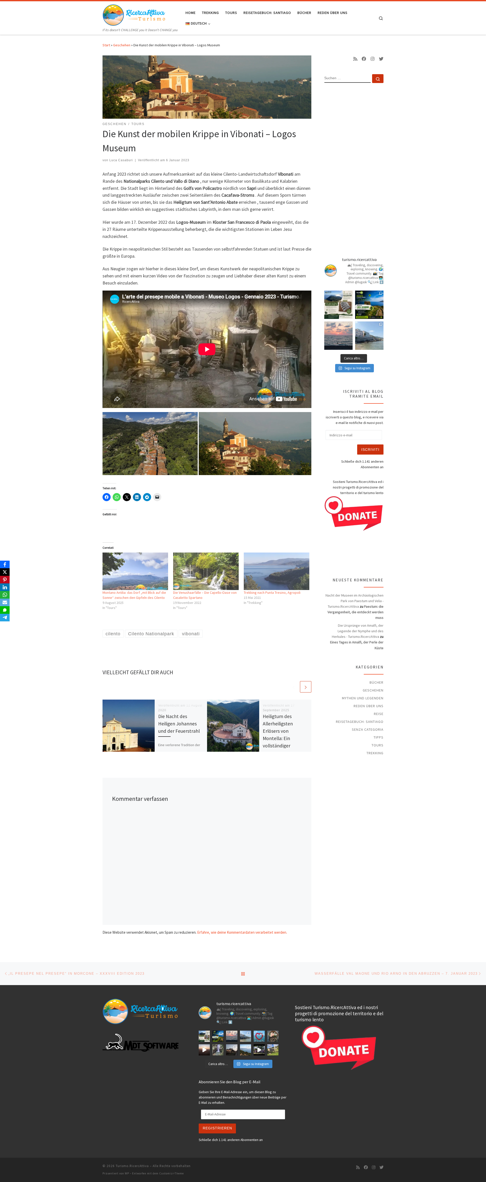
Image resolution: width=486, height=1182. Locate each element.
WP (127, 1173)
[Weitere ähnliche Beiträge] (305, 686)
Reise (378, 713)
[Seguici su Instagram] (373, 59)
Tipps (378, 737)
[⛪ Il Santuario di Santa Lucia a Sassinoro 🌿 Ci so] (272, 1036)
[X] (5, 572)
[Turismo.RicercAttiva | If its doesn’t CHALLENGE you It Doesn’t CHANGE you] (134, 14)
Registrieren (217, 1128)
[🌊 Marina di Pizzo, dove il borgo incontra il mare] (369, 335)
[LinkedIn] (5, 587)
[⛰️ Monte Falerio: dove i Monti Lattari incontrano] (245, 1049)
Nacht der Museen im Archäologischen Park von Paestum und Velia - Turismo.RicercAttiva (354, 601)
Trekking (375, 753)
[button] (150, 443)
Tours (377, 745)
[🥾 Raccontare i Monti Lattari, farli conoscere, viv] (369, 305)
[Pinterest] (5, 579)
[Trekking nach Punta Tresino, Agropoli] (276, 571)
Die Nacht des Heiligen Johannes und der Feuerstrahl (179, 723)
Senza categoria (367, 729)
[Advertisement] (353, 169)
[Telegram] (5, 617)
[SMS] (5, 610)
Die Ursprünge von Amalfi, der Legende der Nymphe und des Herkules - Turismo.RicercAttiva (357, 631)
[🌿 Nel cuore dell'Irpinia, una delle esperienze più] (218, 1049)
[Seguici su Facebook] (364, 59)
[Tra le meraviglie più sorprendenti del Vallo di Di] (272, 1049)
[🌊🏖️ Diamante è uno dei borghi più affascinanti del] (231, 1049)
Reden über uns (368, 706)
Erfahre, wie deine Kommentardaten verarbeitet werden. (242, 932)
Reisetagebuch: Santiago (359, 721)
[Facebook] (5, 564)
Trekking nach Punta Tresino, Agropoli (272, 592)
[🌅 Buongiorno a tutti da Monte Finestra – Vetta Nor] (204, 1049)
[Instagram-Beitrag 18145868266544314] (259, 1036)
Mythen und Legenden (362, 698)
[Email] (5, 602)
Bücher (376, 682)
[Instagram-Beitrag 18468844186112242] (338, 335)
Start (106, 45)
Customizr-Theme (171, 1173)
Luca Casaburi (121, 160)
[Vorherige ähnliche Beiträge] (293, 686)
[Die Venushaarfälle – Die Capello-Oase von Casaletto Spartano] (206, 571)
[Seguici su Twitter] (381, 59)
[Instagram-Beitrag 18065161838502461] (338, 305)
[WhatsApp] (5, 595)
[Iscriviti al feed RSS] (355, 59)
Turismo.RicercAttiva (132, 1166)
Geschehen (121, 45)
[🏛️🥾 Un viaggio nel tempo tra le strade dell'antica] (259, 1049)
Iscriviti (370, 449)
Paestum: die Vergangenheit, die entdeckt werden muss (355, 612)
